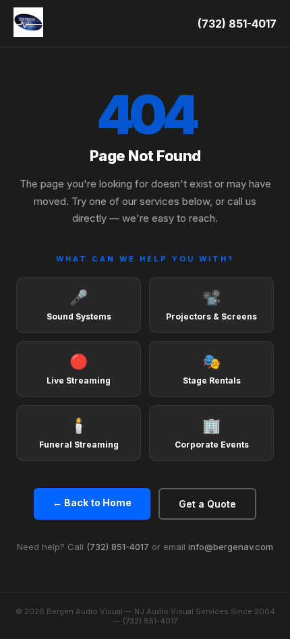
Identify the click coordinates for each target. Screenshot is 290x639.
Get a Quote (207, 504)
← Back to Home (92, 502)
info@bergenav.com (230, 546)
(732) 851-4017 (237, 23)
